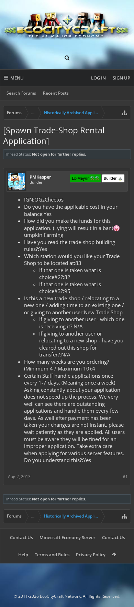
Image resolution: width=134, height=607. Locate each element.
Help (23, 554)
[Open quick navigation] (124, 112)
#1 (125, 476)
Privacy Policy (90, 554)
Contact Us (21, 537)
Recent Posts (56, 93)
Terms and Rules (52, 554)
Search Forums (21, 93)
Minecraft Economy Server (68, 537)
